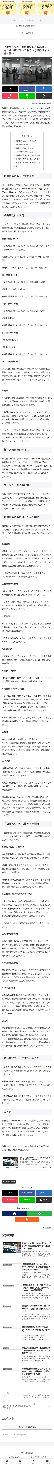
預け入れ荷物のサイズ (24, 148)
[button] (44, 96)
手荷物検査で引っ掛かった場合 (28, 159)
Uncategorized (10, 1182)
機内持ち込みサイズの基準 (26, 141)
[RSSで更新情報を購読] (27, 1219)
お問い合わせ (14, 1457)
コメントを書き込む (27, 1427)
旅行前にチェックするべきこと (28, 163)
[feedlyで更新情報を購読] (39, 1213)
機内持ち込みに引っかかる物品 (28, 155)
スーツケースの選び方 (24, 152)
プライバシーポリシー (39, 1457)
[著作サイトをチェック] (14, 1213)
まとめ (18, 166)
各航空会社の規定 (23, 144)
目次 (24, 136)
